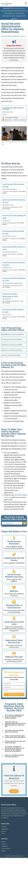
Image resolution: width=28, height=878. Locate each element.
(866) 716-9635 (13, 117)
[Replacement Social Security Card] (14, 637)
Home (2, 36)
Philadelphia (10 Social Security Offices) (13, 334)
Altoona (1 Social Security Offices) (11, 355)
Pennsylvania (16, 36)
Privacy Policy (4, 846)
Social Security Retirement (14, 542)
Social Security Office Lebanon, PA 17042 (13, 108)
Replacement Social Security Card (14, 641)
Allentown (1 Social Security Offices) (12, 350)
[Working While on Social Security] (14, 602)
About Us (3, 841)
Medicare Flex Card (14, 657)
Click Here (14, 791)
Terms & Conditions (5, 848)
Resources (3, 831)
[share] (24, 128)
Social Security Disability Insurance (14, 575)
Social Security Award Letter (14, 623)
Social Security (4, 829)
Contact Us (3, 844)
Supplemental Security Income (14, 559)
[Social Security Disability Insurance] (14, 571)
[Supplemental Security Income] (14, 554)
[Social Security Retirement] (14, 538)
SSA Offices (8, 36)
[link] (3, 128)
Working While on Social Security (14, 606)
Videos (2, 833)
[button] (14, 120)
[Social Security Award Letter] (14, 618)
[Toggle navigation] (26, 3)
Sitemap (3, 850)
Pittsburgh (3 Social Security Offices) (12, 339)
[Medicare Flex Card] (14, 653)
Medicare (14, 591)
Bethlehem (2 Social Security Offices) (12, 345)
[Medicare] (14, 588)
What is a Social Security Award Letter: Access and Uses (14, 128)
